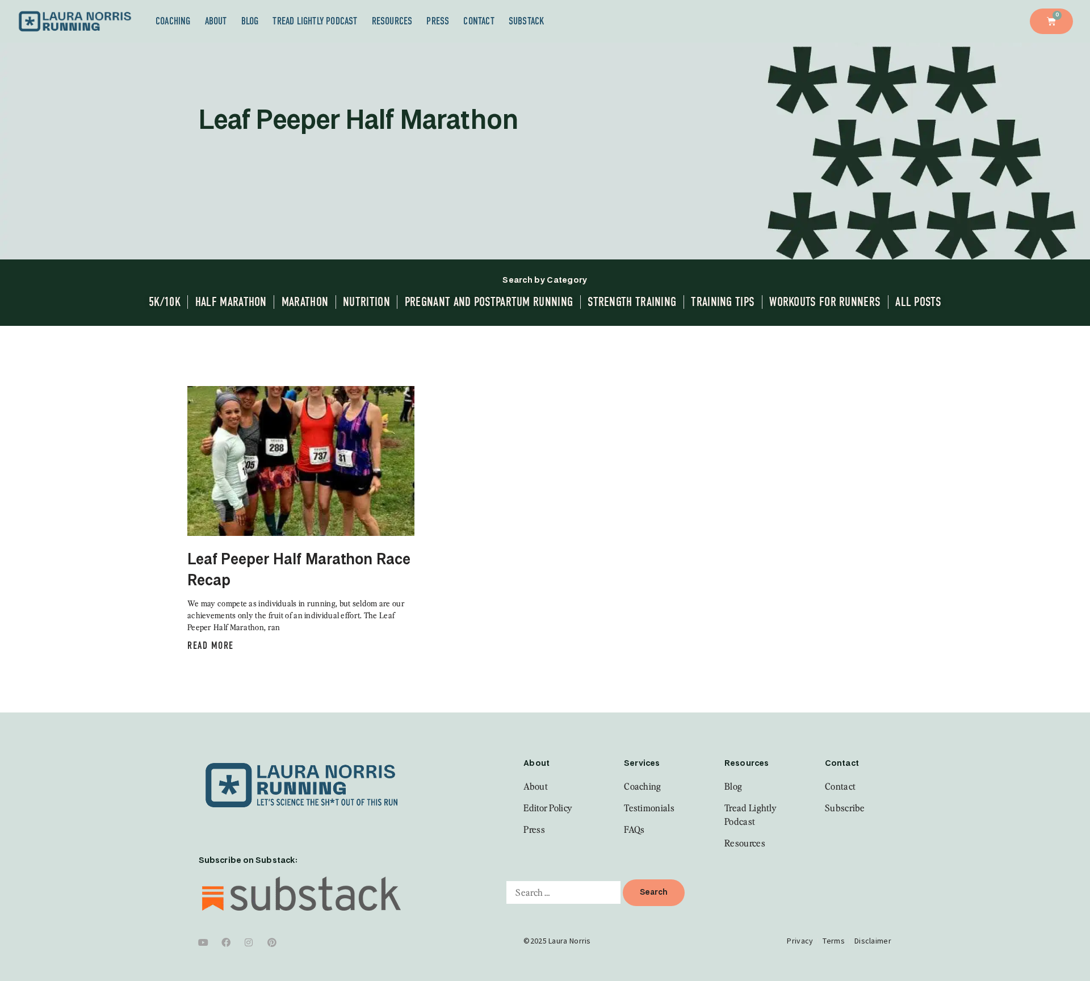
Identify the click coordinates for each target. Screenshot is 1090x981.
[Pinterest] (271, 942)
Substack (527, 21)
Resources (392, 21)
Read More (210, 645)
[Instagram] (249, 942)
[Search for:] (563, 892)
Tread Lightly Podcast (314, 21)
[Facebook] (225, 942)
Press (437, 21)
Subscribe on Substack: (248, 861)
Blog (250, 21)
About (216, 21)
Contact (478, 21)
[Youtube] (203, 942)
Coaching (173, 21)
